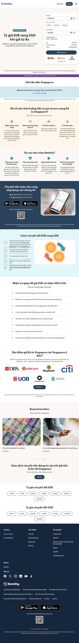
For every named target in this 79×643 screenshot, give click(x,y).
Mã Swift (56, 537)
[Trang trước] (34, 459)
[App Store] (30, 203)
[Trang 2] (38, 459)
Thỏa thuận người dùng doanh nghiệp (34, 589)
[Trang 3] (39, 459)
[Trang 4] (41, 459)
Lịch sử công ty (8, 534)
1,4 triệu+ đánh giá (22, 198)
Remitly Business (33, 537)
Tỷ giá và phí (57, 534)
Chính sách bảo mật (35, 598)
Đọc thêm (5, 451)
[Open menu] (76, 3)
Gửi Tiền (30, 534)
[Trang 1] (36, 459)
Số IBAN (55, 551)
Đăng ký (69, 4)
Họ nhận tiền (49, 29)
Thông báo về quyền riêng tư (58, 589)
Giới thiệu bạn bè (58, 555)
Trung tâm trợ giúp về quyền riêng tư (15, 598)
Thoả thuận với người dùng (12, 589)
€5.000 (64, 25)
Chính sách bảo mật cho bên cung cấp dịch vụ (18, 594)
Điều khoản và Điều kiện (39, 100)
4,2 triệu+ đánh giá (22, 195)
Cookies (54, 598)
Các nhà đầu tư (8, 537)
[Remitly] (6, 4)
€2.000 (56, 25)
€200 (49, 25)
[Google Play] (12, 203)
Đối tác (55, 547)
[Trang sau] (45, 459)
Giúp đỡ (6, 567)
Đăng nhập (60, 4)
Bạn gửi (48, 15)
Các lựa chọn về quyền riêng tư (44, 594)
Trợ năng (46, 598)
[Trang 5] (43, 459)
